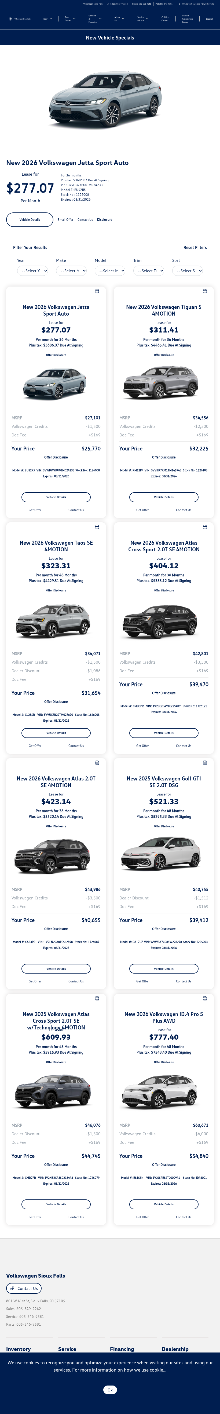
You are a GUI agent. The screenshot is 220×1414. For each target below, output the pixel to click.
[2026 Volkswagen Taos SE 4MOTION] (56, 619)
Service (67, 1349)
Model (100, 260)
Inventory (18, 1349)
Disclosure (104, 219)
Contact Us (27, 1288)
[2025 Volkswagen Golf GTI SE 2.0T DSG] (164, 855)
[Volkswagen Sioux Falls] (20, 18)
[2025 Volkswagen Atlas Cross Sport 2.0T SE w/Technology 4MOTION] (56, 1091)
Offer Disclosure (56, 354)
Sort (176, 260)
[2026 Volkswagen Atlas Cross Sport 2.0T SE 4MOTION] (164, 619)
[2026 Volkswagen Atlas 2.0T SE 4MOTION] (56, 855)
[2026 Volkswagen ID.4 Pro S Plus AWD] (164, 1091)
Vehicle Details (30, 220)
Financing (122, 1349)
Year (21, 260)
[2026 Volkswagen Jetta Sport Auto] (56, 383)
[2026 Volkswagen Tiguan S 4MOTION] (164, 383)
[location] (179, 4)
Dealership (175, 1349)
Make (61, 260)
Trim (137, 260)
